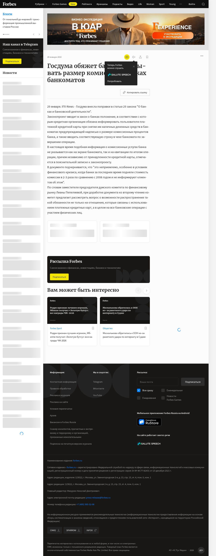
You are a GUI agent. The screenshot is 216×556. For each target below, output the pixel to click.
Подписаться (59, 276)
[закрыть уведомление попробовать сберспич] (134, 66)
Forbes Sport (56, 328)
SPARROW (71, 530)
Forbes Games (63, 4)
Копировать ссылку (137, 92)
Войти (192, 4)
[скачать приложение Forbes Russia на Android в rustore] (149, 422)
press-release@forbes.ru (98, 497)
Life (140, 4)
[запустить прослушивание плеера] (133, 57)
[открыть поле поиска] (203, 4)
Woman (150, 4)
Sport (162, 4)
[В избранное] (145, 225)
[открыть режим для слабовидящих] (127, 57)
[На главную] (9, 4)
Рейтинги (87, 4)
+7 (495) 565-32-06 (85, 504)
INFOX (90, 530)
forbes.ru (77, 460)
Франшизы (102, 4)
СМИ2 (53, 530)
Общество (108, 328)
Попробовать (114, 81)
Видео (130, 4)
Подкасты (117, 4)
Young (172, 4)
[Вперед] (155, 231)
